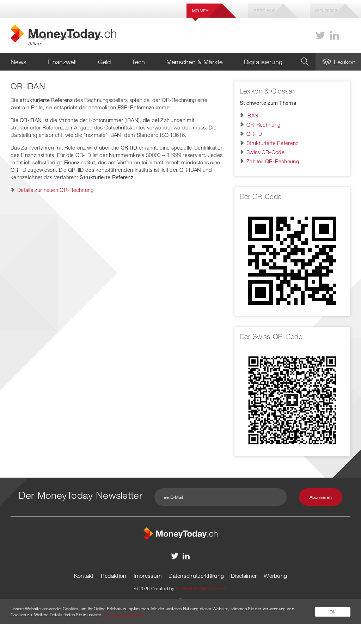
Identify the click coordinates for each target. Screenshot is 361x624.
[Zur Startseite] (180, 532)
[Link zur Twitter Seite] (320, 35)
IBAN (252, 115)
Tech (138, 62)
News (18, 62)
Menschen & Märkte (194, 62)
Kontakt (84, 575)
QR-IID (254, 134)
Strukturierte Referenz (272, 143)
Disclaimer (244, 575)
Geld (104, 62)
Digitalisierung (263, 62)
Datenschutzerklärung (196, 575)
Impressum (148, 575)
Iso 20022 (326, 10)
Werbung (275, 575)
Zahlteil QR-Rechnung (272, 161)
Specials (264, 10)
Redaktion (114, 575)
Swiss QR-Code (265, 152)
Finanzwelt (62, 62)
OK (333, 611)
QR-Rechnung (263, 124)
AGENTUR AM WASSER (201, 588)
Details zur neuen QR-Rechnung (55, 190)
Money (200, 10)
